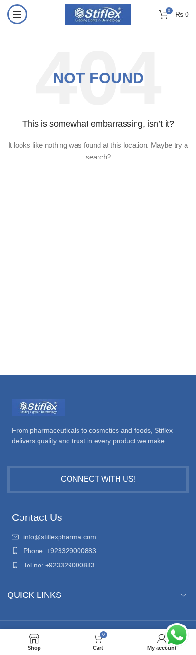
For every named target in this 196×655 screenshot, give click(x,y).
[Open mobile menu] (17, 14)
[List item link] (98, 537)
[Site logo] (98, 14)
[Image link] (38, 406)
